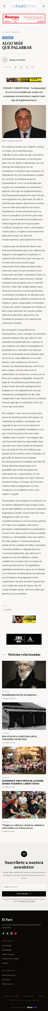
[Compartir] (27, 67)
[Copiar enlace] (32, 67)
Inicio (6, 32)
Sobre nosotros (8, 975)
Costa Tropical (8, 954)
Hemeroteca (7, 984)
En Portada (6, 945)
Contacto (6, 979)
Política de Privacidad (11, 996)
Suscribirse (22, 894)
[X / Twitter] (7, 933)
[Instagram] (11, 933)
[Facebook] (15, 67)
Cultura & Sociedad (10, 958)
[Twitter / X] (21, 67)
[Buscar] (43, 6)
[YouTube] (15, 933)
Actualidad (6, 950)
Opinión (5, 963)
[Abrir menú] (4, 6)
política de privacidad (27, 901)
